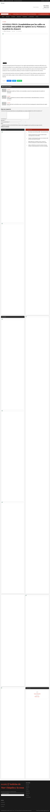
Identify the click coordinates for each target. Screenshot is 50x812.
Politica (8, 16)
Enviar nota (3, 804)
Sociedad (13, 16)
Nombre (3, 120)
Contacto (2, 806)
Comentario (4, 119)
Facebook (43, 0)
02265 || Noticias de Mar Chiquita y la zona (9, 810)
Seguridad (25, 16)
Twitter (14, 80)
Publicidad (3, 802)
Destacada (27, 791)
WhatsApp (19, 80)
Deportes (19, 16)
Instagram (47, 0)
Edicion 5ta (28, 793)
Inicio (3, 16)
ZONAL (37, 16)
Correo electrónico (5, 122)
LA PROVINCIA (31, 16)
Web (2, 123)
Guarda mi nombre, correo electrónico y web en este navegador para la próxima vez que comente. (22, 125)
